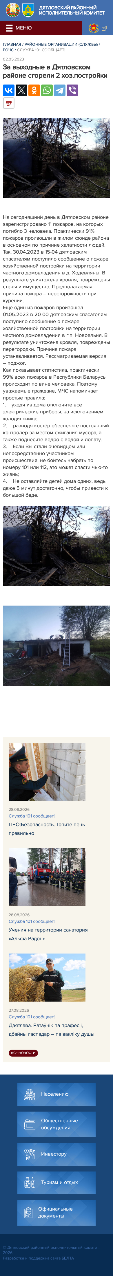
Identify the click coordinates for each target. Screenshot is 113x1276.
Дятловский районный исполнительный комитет (72, 11)
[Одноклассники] (34, 90)
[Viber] (72, 90)
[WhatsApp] (47, 90)
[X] (21, 90)
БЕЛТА (68, 1258)
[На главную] (13, 10)
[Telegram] (59, 90)
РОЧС (8, 49)
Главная (12, 44)
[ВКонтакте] (8, 90)
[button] (10, 28)
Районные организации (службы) (61, 44)
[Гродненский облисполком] (97, 28)
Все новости (23, 1053)
